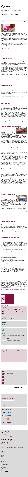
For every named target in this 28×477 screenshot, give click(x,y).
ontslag (15, 291)
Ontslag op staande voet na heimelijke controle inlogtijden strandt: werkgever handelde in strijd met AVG (16, 310)
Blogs (2, 444)
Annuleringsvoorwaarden (11, 448)
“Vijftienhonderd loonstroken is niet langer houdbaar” (9, 353)
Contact (8, 446)
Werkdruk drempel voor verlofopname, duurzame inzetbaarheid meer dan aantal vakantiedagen (15, 331)
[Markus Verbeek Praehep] (4, 338)
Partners (2, 451)
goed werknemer (11, 291)
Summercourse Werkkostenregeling (9, 377)
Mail (3, 461)
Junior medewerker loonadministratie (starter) (8, 398)
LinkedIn (1, 461)
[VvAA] (3, 414)
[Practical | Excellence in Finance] (3, 411)
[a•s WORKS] (4, 336)
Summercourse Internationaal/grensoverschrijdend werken (12, 383)
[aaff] (8, 421)
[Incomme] (4, 325)
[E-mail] (24, 21)
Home (1, 10)
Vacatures (2, 452)
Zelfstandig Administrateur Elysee (6, 401)
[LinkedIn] (23, 21)
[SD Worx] (4, 331)
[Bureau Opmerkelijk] (4, 343)
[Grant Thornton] (3, 418)
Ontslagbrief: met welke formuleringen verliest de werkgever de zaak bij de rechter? (17, 307)
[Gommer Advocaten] (4, 334)
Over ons (8, 443)
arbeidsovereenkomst (5, 291)
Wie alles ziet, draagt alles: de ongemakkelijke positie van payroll (13, 336)
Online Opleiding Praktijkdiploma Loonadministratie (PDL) (12, 380)
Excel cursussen (3, 450)
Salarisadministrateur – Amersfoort (6, 405)
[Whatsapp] (21, 21)
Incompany (2, 447)
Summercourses (3, 448)
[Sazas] (4, 341)
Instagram (5, 461)
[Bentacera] (8, 411)
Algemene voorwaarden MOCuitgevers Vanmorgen (15, 447)
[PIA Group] (8, 414)
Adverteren (9, 444)
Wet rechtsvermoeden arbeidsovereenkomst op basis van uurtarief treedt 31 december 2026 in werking (17, 313)
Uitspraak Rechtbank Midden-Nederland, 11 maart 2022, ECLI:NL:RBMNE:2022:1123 (13, 289)
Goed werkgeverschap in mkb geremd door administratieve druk (14, 318)
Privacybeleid (9, 450)
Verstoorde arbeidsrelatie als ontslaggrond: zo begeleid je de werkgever (17, 311)
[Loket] (4, 318)
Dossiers (2, 456)
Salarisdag (2, 455)
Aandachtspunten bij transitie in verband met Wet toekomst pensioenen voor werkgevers (15, 334)
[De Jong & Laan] (8, 418)
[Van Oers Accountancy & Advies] (3, 421)
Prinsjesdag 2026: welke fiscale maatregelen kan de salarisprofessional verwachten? (13, 355)
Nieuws (2, 16)
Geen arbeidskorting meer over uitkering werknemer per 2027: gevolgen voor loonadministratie (12, 351)
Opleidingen (3, 446)
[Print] (26, 21)
